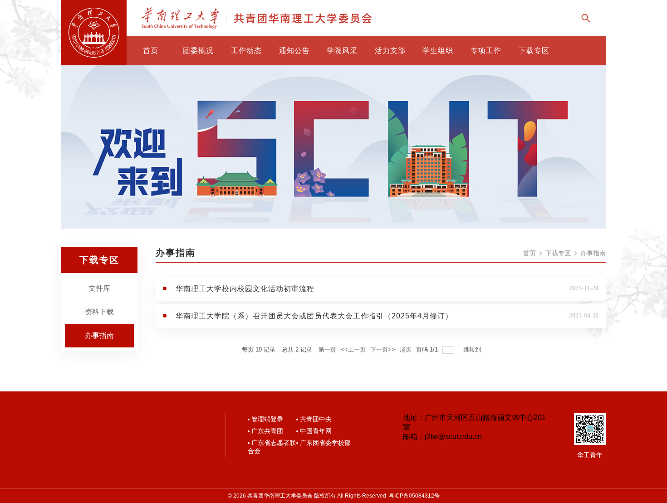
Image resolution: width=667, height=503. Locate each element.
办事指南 (99, 335)
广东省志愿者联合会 (272, 446)
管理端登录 (267, 419)
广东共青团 (267, 431)
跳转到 (473, 349)
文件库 (99, 288)
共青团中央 (316, 419)
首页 (529, 253)
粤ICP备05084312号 (414, 496)
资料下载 (99, 312)
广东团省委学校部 (325, 442)
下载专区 (558, 253)
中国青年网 (316, 431)
